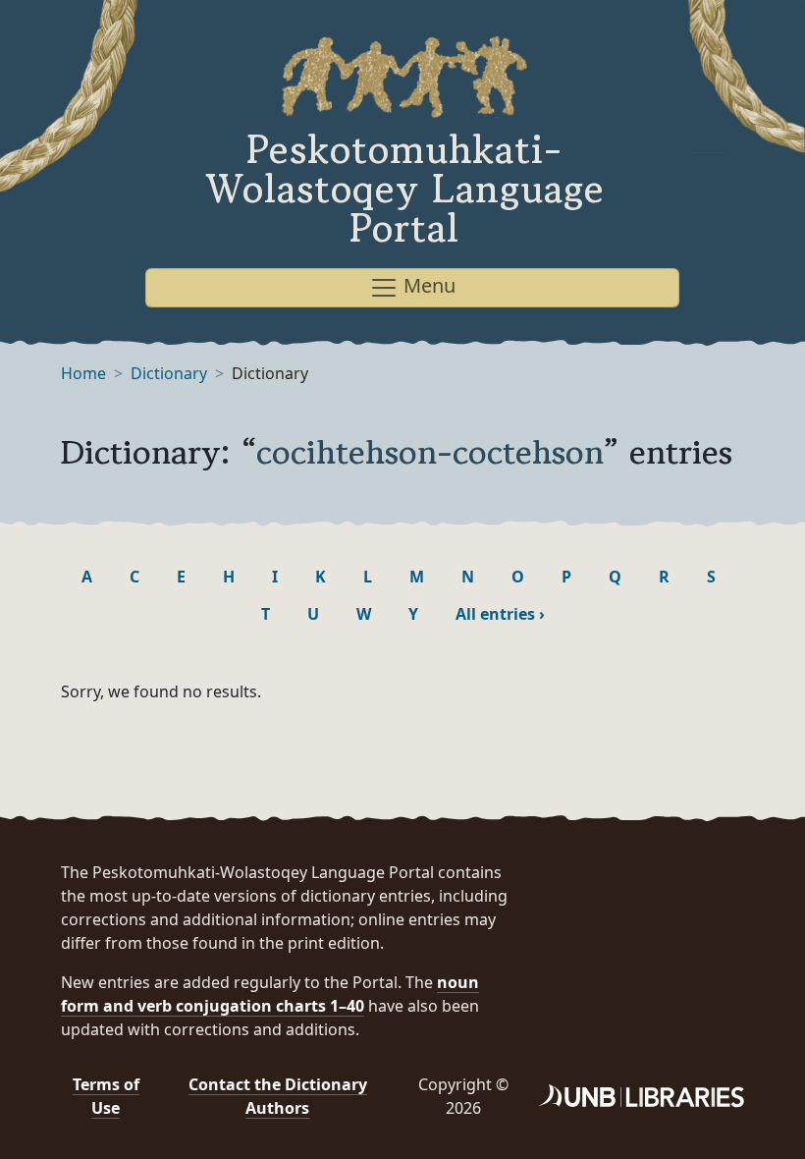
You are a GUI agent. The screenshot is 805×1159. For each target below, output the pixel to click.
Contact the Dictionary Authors (277, 1096)
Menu (427, 285)
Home (83, 373)
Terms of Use (106, 1096)
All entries (500, 614)
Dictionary (169, 373)
